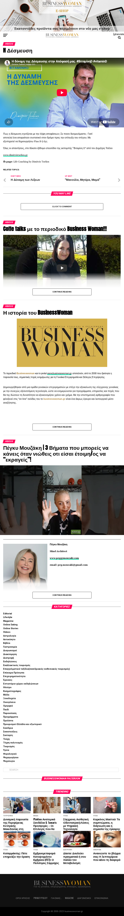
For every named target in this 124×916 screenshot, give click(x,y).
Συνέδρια (8, 728)
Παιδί (6, 709)
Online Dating (10, 624)
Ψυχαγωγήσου (10, 757)
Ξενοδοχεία (9, 698)
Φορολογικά (9, 754)
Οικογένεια (9, 702)
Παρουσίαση (9, 713)
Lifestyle (7, 617)
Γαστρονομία (10, 647)
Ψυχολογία (9, 761)
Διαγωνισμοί (10, 650)
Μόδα (6, 695)
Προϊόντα (8, 720)
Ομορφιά (8, 706)
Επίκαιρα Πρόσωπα (13, 672)
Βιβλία (6, 643)
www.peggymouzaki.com (64, 558)
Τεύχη (6, 739)
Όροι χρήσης (23, 898)
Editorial (7, 613)
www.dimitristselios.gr (15, 155)
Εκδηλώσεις (10, 661)
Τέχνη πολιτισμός (13, 742)
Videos (6, 632)
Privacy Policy (40, 898)
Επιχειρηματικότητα (14, 676)
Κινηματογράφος (12, 691)
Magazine (8, 621)
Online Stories (10, 628)
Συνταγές (8, 735)
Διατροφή (8, 658)
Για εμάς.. (56, 898)
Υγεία (6, 750)
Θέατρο (7, 687)
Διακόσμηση (10, 654)
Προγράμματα (10, 717)
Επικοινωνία (101, 898)
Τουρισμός (9, 746)
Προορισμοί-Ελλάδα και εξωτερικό (22, 724)
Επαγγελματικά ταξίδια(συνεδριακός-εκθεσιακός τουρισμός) (36, 669)
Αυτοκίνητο (9, 639)
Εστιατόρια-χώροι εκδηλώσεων (20, 684)
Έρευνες (7, 680)
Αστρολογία (9, 636)
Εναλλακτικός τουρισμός (16, 665)
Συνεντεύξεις (10, 731)
